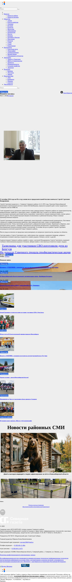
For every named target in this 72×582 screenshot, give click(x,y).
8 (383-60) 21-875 (17, 548)
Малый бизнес (12, 54)
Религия (10, 41)
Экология (11, 67)
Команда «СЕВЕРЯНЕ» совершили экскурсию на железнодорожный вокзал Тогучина (29, 267)
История (10, 25)
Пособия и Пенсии (14, 37)
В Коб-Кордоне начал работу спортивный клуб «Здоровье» (20, 285)
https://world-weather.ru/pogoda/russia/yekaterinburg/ (36, 507)
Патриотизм (11, 32)
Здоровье (10, 24)
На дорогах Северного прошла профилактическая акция (35, 252)
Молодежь (11, 29)
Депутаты (11, 72)
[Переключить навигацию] (1, 7)
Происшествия (8, 76)
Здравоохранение (13, 52)
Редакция (10, 95)
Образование (12, 31)
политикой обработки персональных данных (29, 576)
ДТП (9, 77)
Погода (10, 34)
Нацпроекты (8, 47)
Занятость (11, 62)
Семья (9, 42)
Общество (7, 19)
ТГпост (7, 256)
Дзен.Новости (8, 84)
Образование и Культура (15, 56)
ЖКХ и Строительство (15, 61)
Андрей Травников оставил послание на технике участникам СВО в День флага (22, 312)
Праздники (11, 39)
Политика (7, 69)
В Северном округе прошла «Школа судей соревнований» (16, 420)
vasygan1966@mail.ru (26, 542)
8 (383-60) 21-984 (19, 545)
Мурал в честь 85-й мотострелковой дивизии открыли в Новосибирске (19, 334)
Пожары (10, 81)
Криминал (11, 79)
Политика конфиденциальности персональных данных (17, 555)
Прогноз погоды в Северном (36, 505)
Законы (10, 74)
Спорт (10, 44)
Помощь (10, 36)
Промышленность (13, 64)
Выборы (10, 71)
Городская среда (13, 49)
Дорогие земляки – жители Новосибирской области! (14, 377)
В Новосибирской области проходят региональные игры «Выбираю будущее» (26, 276)
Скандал (10, 83)
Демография (11, 51)
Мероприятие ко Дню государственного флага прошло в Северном (18, 399)
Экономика (7, 57)
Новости (6, 14)
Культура (10, 27)
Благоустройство (13, 22)
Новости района (13, 15)
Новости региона (13, 17)
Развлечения (11, 46)
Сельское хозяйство (14, 66)
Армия (10, 20)
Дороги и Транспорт (14, 59)
